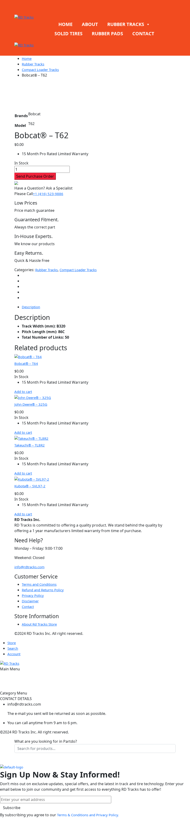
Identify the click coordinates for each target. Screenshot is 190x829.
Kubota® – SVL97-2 (29, 486)
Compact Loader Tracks (40, 69)
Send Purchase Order (35, 176)
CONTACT (143, 33)
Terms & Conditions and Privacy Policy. (88, 815)
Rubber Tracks (33, 64)
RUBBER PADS (107, 33)
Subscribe (11, 807)
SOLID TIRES (68, 33)
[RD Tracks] (24, 16)
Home (27, 58)
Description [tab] (31, 307)
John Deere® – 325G (30, 404)
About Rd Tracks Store (39, 624)
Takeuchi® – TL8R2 (29, 445)
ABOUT (90, 24)
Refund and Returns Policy (43, 590)
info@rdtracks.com (29, 567)
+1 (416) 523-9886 (48, 193)
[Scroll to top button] (182, 808)
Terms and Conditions (39, 584)
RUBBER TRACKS (125, 24)
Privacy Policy (33, 595)
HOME (65, 24)
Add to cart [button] (23, 391)
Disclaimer (30, 601)
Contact (28, 606)
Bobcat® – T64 (26, 363)
